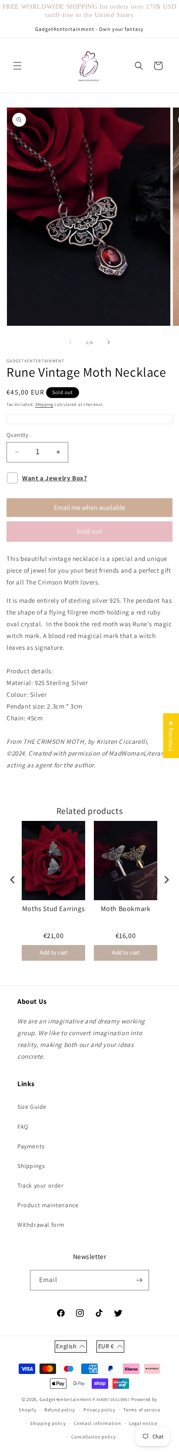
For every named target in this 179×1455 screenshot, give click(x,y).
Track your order (40, 1185)
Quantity (17, 435)
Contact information (97, 1423)
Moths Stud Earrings (53, 909)
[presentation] (13, 880)
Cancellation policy (93, 1437)
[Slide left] (70, 342)
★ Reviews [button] (171, 735)
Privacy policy (99, 1410)
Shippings (31, 1166)
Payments (31, 1146)
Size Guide (31, 1107)
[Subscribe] (139, 1280)
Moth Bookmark (126, 909)
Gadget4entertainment (66, 1399)
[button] (17, 65)
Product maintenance (47, 1205)
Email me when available (89, 507)
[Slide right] (108, 342)
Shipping (44, 404)
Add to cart (53, 952)
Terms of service (141, 1410)
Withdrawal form (41, 1225)
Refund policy (59, 1410)
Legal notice (143, 1423)
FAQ (22, 1127)
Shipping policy (48, 1423)
